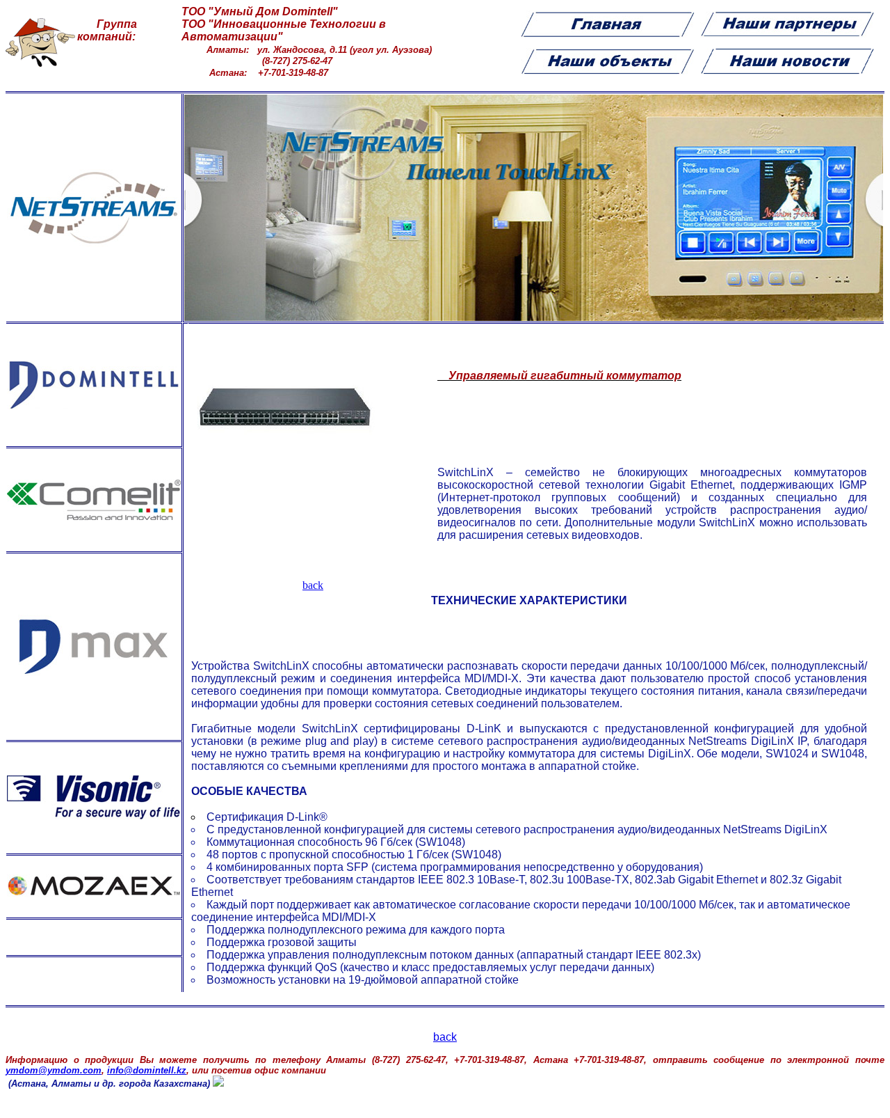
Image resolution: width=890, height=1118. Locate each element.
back (312, 585)
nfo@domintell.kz (146, 1070)
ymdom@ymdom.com (54, 1070)
